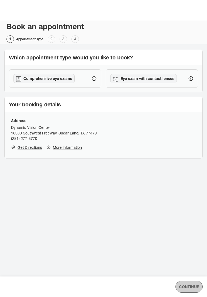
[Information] (94, 78)
